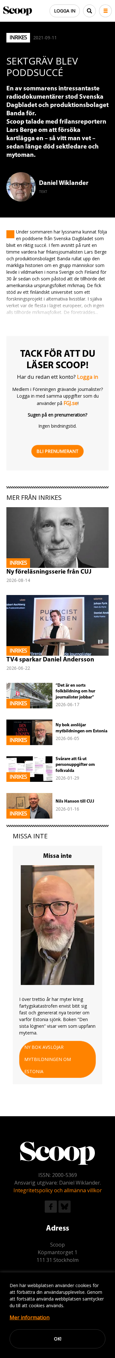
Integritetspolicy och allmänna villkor (57, 1190)
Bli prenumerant (57, 451)
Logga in (64, 11)
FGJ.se (71, 403)
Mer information (30, 1317)
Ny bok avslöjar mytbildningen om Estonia (47, 1059)
